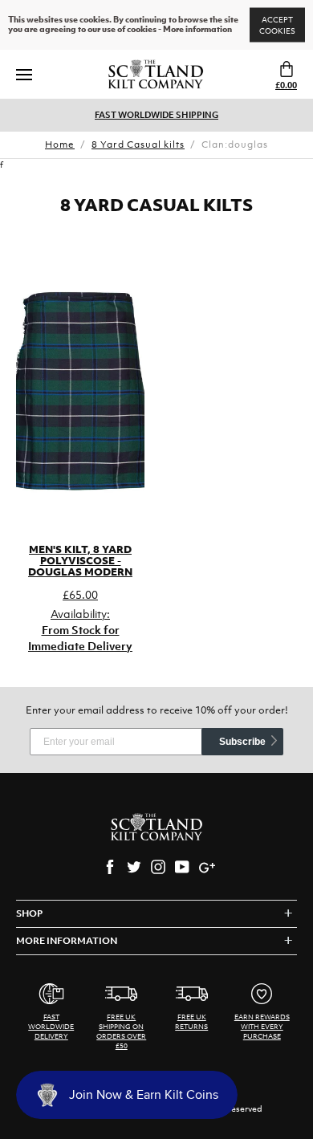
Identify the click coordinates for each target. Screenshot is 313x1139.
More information (197, 29)
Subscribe (242, 741)
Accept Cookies (277, 25)
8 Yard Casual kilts (138, 144)
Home (60, 144)
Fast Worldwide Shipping (156, 114)
